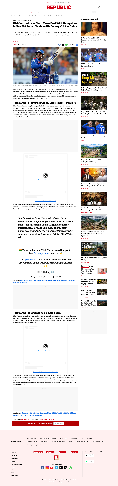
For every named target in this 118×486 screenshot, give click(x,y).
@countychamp (42, 253)
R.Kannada (67, 2)
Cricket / (17, 16)
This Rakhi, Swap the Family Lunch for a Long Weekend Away (88, 303)
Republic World (50, 2)
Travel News (84, 307)
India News (84, 275)
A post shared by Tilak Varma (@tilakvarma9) (45, 200)
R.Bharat (57, 2)
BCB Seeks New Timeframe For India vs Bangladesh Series (94, 65)
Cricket (15, 45)
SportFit (83, 140)
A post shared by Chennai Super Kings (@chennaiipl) (45, 371)
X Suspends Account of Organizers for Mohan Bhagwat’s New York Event (93, 185)
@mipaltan (30, 259)
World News (84, 44)
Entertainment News (86, 212)
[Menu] (98, 7)
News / (12, 16)
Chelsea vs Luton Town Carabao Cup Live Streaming (93, 137)
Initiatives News (85, 262)
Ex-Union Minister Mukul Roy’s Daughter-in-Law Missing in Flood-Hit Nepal (93, 40)
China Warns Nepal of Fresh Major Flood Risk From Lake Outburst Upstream (92, 234)
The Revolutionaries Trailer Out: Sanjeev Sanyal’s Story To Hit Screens (93, 209)
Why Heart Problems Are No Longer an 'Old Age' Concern (94, 259)
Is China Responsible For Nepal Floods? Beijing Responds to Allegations (94, 89)
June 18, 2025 (57, 277)
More (93, 12)
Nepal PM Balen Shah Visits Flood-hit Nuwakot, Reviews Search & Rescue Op (94, 113)
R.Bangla (62, 2)
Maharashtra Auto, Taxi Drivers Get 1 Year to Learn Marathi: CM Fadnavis (88, 273)
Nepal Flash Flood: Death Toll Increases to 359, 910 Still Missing (94, 161)
